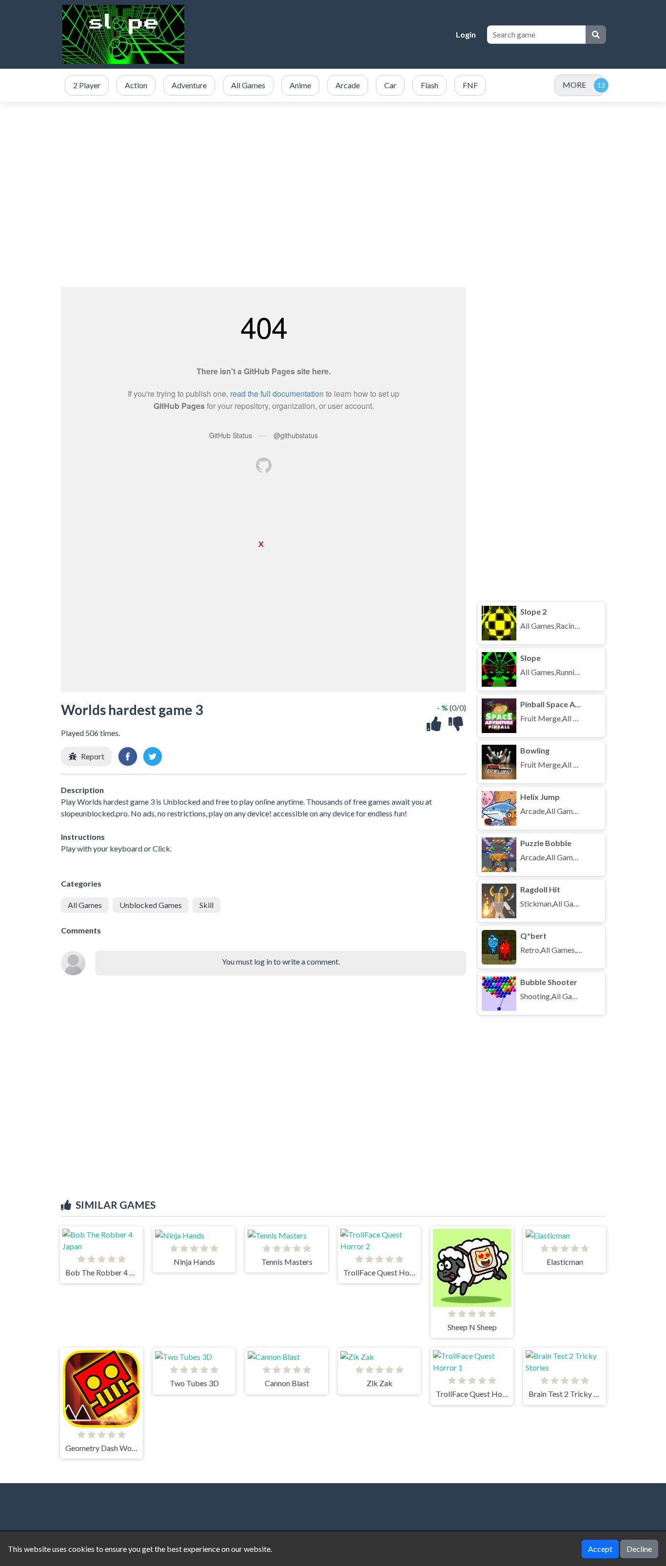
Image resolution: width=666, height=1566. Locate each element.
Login (466, 34)
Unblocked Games (150, 904)
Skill (206, 904)
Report (92, 756)
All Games (85, 904)
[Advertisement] (333, 194)
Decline (639, 1548)
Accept (600, 1548)
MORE (574, 84)
